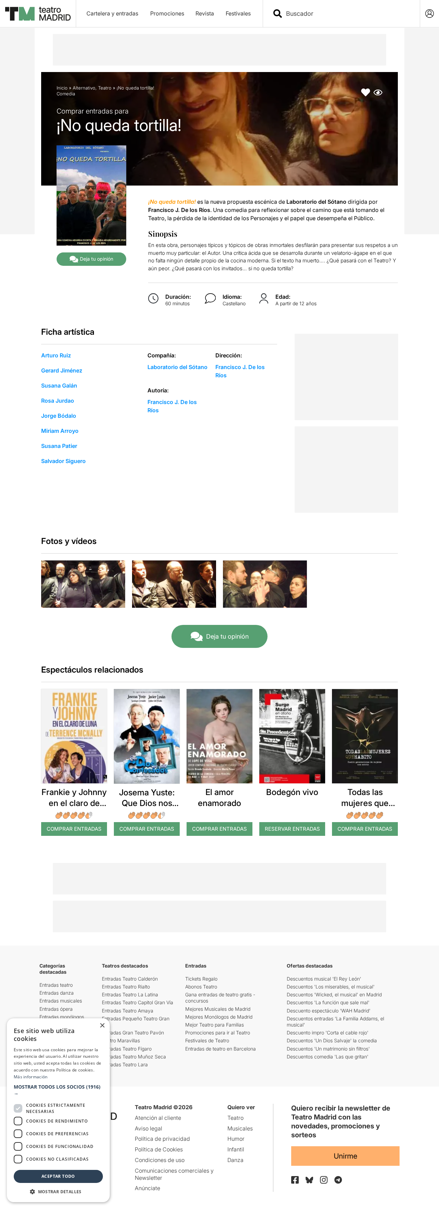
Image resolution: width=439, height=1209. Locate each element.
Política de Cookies (159, 1149)
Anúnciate (147, 1188)
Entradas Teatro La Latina (130, 994)
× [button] (102, 1025)
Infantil (235, 1149)
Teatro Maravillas (121, 1040)
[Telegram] (338, 1180)
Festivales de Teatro (207, 1040)
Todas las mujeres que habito (365, 802)
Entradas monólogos (61, 1017)
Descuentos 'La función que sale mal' (328, 1002)
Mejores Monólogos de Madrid (218, 1017)
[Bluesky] (309, 1180)
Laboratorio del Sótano (177, 367)
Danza (235, 1160)
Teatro (104, 88)
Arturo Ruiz (56, 355)
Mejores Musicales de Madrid (217, 1009)
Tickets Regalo (201, 979)
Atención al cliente (158, 1117)
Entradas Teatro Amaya (127, 1011)
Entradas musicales (60, 1001)
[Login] (429, 13)
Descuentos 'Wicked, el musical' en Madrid (334, 994)
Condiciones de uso (160, 1160)
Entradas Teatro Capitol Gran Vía (137, 1002)
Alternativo (84, 88)
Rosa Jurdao (57, 400)
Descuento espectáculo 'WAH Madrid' (328, 1011)
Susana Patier (59, 445)
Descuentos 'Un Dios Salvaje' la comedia (332, 1040)
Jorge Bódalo (58, 415)
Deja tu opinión (96, 259)
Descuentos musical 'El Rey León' (324, 979)
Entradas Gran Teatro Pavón (133, 1032)
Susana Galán (59, 385)
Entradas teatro (56, 985)
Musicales (240, 1128)
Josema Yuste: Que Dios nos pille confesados (147, 803)
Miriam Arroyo (60, 430)
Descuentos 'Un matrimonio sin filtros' (328, 1049)
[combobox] (347, 13)
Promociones (167, 13)
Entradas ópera (56, 1009)
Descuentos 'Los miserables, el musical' (331, 986)
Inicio (62, 88)
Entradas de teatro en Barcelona (220, 1049)
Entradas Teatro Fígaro (127, 1049)
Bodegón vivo (292, 792)
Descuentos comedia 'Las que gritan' (327, 1056)
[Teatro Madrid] (38, 14)
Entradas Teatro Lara (125, 1064)
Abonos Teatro (201, 986)
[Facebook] (295, 1180)
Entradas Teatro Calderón (130, 979)
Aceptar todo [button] (58, 1176)
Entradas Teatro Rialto (126, 986)
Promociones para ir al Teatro (217, 1032)
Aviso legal (148, 1128)
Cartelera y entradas (112, 13)
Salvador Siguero (63, 461)
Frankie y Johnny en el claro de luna (74, 802)
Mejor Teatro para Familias (214, 1025)
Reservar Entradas (292, 829)
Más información (31, 1077)
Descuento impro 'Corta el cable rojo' (327, 1032)
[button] (58, 1090)
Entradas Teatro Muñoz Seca (134, 1056)
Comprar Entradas (74, 829)
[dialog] (58, 1110)
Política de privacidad (162, 1138)
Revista (204, 13)
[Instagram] (324, 1180)
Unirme (345, 1156)
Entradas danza (56, 993)
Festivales (238, 13)
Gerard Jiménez (61, 370)
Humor (236, 1138)
